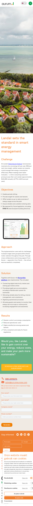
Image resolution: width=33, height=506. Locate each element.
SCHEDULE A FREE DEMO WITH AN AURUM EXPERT (16, 367)
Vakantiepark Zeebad (15, 164)
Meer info (25, 478)
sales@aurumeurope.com (16, 382)
